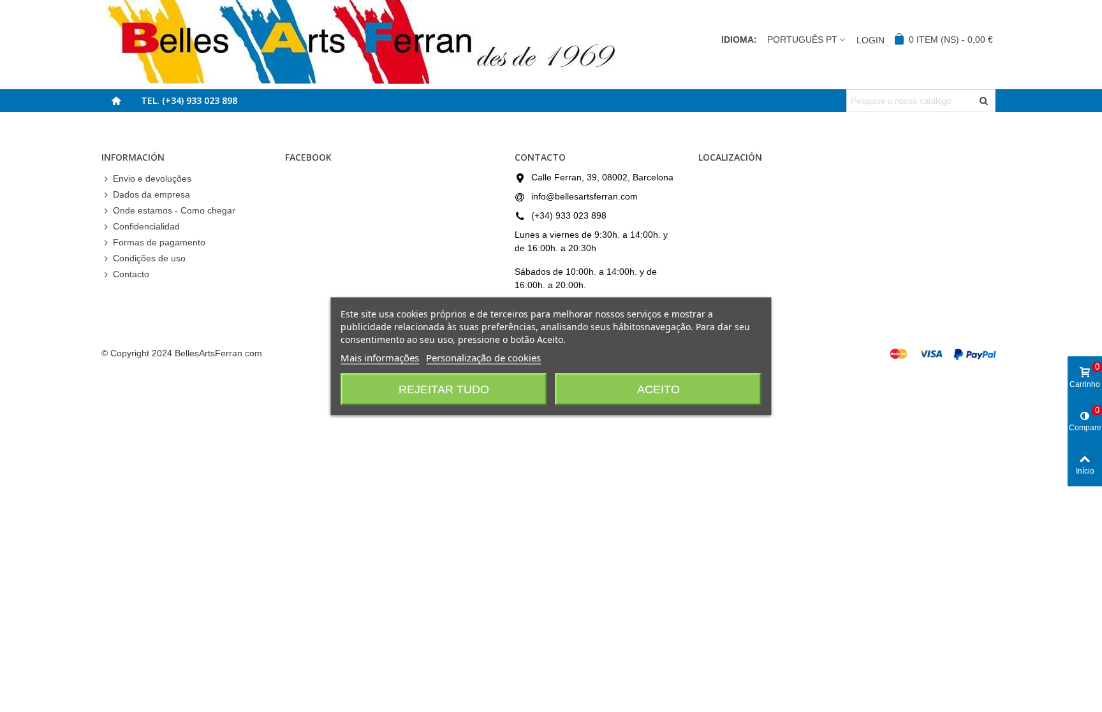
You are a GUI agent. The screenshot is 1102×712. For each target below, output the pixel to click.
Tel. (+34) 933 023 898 (189, 100)
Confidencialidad (146, 226)
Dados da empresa (151, 194)
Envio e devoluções (152, 178)
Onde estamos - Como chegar (174, 210)
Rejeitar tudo (444, 388)
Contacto (131, 274)
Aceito (658, 388)
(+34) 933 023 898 (568, 215)
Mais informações (380, 357)
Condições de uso (149, 258)
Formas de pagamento (159, 242)
